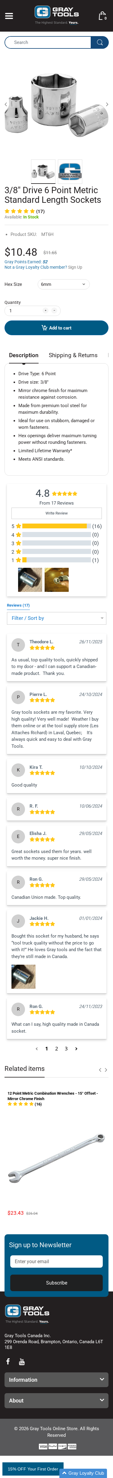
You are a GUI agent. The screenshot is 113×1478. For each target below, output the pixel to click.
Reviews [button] (18, 605)
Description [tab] (24, 355)
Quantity (13, 302)
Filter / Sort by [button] (28, 618)
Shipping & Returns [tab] (73, 355)
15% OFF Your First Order (33, 1469)
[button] (25, 211)
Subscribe (56, 1283)
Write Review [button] (57, 513)
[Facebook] (8, 1361)
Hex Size (13, 284)
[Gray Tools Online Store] (56, 15)
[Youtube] (21, 1361)
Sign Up (75, 267)
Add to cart (60, 328)
